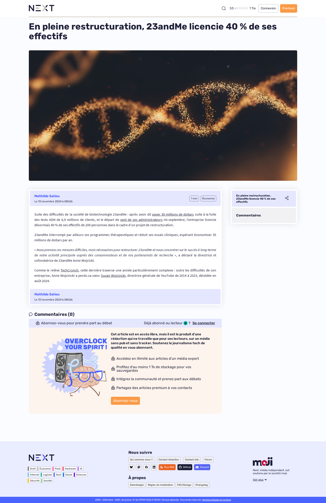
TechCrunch (70, 270)
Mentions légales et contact (216, 500)
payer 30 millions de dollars (173, 214)
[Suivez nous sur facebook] (146, 467)
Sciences (81, 474)
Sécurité (34, 480)
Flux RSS (169, 467)
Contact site (192, 459)
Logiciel (47, 474)
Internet (34, 474)
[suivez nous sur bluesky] (131, 467)
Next (58, 474)
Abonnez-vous (125, 401)
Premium (288, 8)
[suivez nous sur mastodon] (139, 467)
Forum (208, 459)
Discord (204, 467)
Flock (58, 468)
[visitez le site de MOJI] (263, 464)
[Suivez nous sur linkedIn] (154, 467)
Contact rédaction (169, 459)
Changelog (201, 484)
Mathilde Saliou (47, 196)
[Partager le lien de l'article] (287, 198)
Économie (45, 468)
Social (68, 474)
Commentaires (248, 215)
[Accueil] (41, 8)
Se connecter (203, 323)
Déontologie (137, 484)
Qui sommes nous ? (141, 459)
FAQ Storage (184, 484)
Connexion (268, 8)
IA (81, 468)
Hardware (70, 468)
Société (47, 480)
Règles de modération (160, 484)
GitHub (187, 467)
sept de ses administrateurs (141, 219)
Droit (32, 468)
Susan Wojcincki (113, 275)
